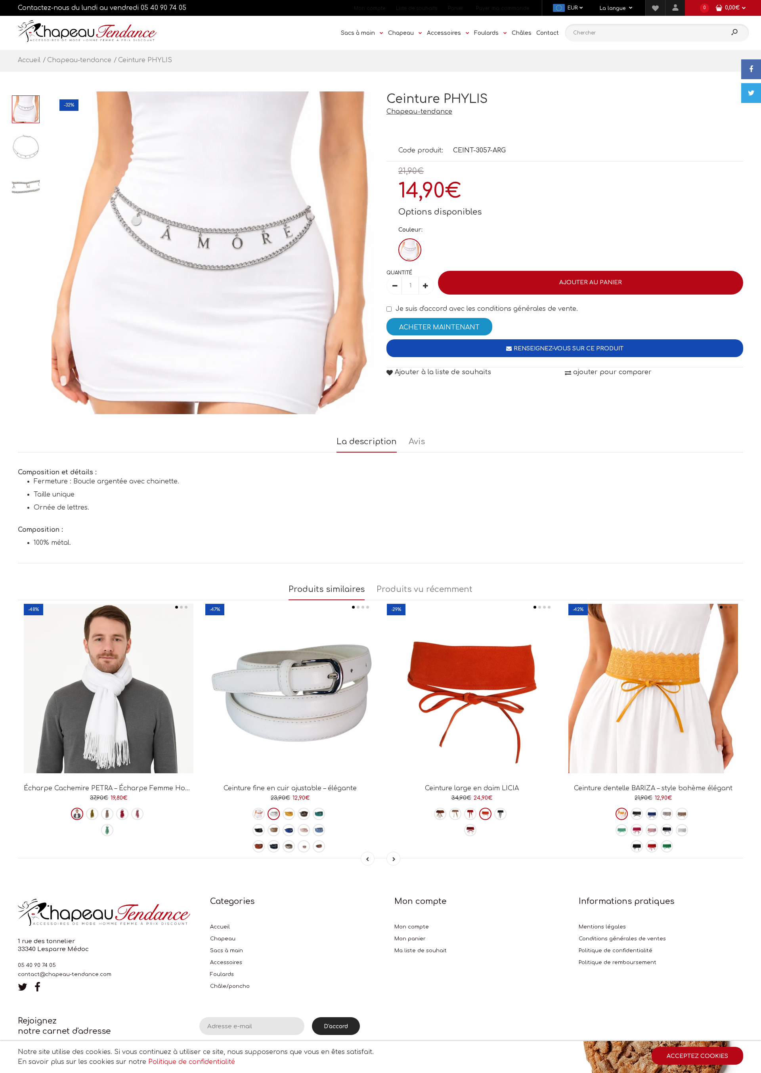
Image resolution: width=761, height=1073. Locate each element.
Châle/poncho (230, 986)
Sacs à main (226, 950)
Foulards (222, 974)
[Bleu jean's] (319, 830)
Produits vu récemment (424, 589)
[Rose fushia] (122, 814)
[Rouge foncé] (470, 830)
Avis (417, 441)
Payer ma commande (502, 8)
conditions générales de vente (526, 308)
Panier (455, 8)
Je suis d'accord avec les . (487, 308)
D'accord (336, 1026)
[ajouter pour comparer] (109, 745)
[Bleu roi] (289, 830)
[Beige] (274, 830)
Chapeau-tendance (419, 111)
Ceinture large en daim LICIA (472, 788)
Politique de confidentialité (615, 950)
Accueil (220, 927)
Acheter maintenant (439, 327)
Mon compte (369, 8)
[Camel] (258, 846)
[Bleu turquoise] (319, 814)
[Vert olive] (92, 814)
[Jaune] (289, 814)
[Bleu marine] (274, 846)
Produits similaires (327, 589)
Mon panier (410, 939)
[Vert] (667, 846)
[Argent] (409, 249)
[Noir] (258, 830)
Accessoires (226, 962)
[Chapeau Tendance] (87, 40)
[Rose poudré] (107, 814)
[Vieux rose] (304, 846)
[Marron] (319, 846)
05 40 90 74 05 (163, 7)
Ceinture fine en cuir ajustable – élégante (290, 788)
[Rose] (137, 814)
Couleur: (410, 230)
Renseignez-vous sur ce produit (568, 349)
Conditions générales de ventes (622, 939)
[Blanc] (77, 814)
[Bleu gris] (622, 830)
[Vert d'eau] (107, 830)
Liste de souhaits (416, 8)
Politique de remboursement (617, 962)
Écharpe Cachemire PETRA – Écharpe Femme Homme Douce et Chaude (142, 788)
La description (367, 441)
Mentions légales (602, 927)
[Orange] (258, 814)
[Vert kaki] (637, 814)
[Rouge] (470, 814)
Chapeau (222, 939)
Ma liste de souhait (420, 950)
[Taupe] (304, 814)
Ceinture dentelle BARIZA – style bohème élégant (653, 788)
